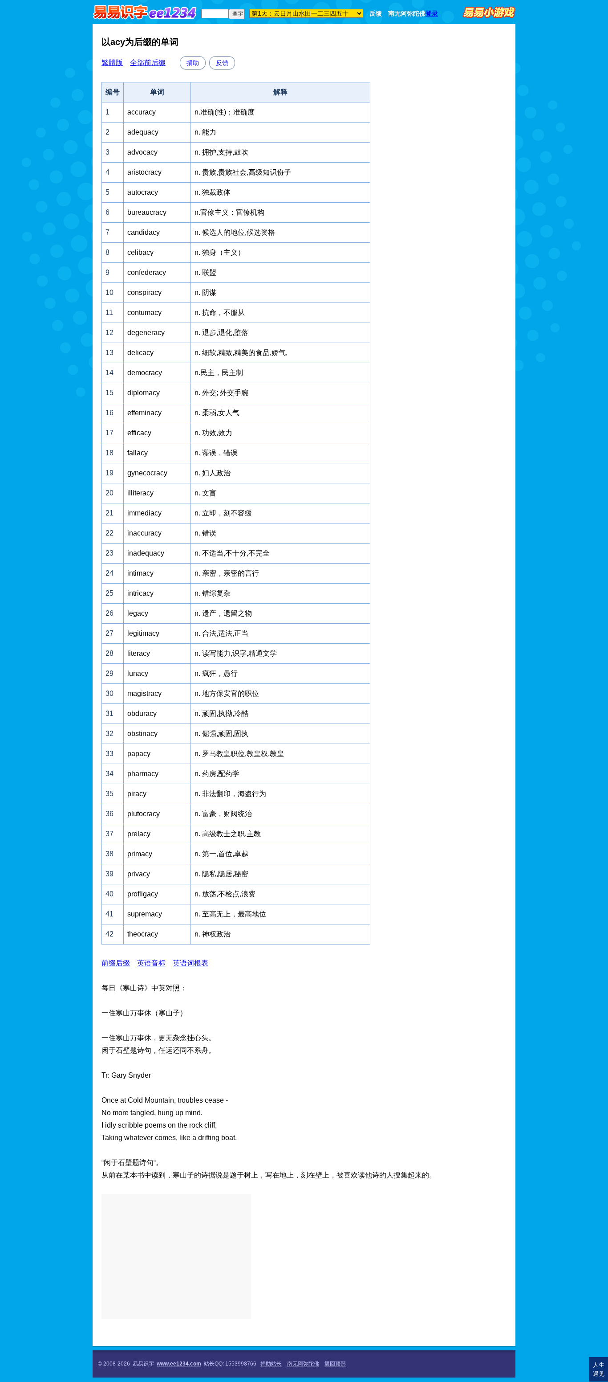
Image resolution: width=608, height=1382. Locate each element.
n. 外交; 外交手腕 (221, 393)
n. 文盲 (205, 493)
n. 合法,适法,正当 (221, 633)
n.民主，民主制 (219, 372)
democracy (144, 372)
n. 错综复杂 (213, 593)
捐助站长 (271, 1364)
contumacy (144, 312)
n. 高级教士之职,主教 (228, 834)
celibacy (140, 252)
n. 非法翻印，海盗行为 (230, 793)
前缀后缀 (115, 963)
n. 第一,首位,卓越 (221, 854)
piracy (136, 793)
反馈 (375, 13)
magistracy (144, 693)
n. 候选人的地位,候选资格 (235, 232)
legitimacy (143, 633)
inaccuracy (144, 533)
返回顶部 (335, 1364)
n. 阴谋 (205, 292)
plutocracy (143, 814)
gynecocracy (147, 473)
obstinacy (142, 733)
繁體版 (112, 62)
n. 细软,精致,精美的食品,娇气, (241, 352)
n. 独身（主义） (220, 252)
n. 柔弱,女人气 (217, 413)
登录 (432, 13)
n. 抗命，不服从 (220, 312)
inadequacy (145, 553)
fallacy (137, 453)
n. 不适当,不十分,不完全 (232, 553)
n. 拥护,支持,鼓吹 (221, 152)
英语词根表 (190, 963)
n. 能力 (205, 132)
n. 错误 (205, 533)
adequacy (142, 132)
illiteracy (140, 493)
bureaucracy (146, 212)
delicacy (140, 352)
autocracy (142, 192)
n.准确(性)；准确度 (225, 112)
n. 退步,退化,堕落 (221, 332)
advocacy (142, 152)
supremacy (144, 914)
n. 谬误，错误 (216, 453)
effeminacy (144, 413)
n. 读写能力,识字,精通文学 (236, 653)
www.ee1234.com (179, 1364)
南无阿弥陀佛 (407, 13)
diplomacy (143, 393)
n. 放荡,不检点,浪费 (225, 894)
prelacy (138, 834)
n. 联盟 (205, 272)
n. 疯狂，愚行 (216, 673)
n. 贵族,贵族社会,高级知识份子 (243, 172)
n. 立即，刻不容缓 (223, 513)
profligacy (142, 894)
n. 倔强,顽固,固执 (221, 733)
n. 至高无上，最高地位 (230, 914)
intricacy (140, 593)
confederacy (146, 272)
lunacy (137, 673)
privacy (138, 874)
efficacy (139, 433)
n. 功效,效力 (213, 433)
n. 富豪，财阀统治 (223, 814)
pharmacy (142, 773)
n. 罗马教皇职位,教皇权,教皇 (239, 753)
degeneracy (146, 332)
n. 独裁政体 (213, 192)
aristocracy (144, 172)
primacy (139, 854)
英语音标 (151, 963)
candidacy (143, 232)
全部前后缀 (148, 62)
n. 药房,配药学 (217, 773)
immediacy (144, 513)
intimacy (140, 573)
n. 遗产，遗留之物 (223, 613)
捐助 (192, 62)
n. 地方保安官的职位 (227, 693)
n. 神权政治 (213, 934)
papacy (138, 753)
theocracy (142, 934)
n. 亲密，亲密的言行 (227, 573)
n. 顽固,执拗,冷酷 (221, 713)
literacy (138, 653)
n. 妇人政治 (213, 473)
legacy (137, 613)
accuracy (141, 112)
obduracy (142, 713)
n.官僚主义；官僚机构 (229, 212)
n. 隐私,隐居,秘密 (221, 874)
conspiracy (144, 292)
